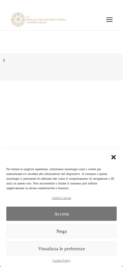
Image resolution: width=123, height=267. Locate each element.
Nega (61, 231)
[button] (113, 157)
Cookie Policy (61, 260)
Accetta (61, 213)
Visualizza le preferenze (61, 248)
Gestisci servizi (61, 198)
